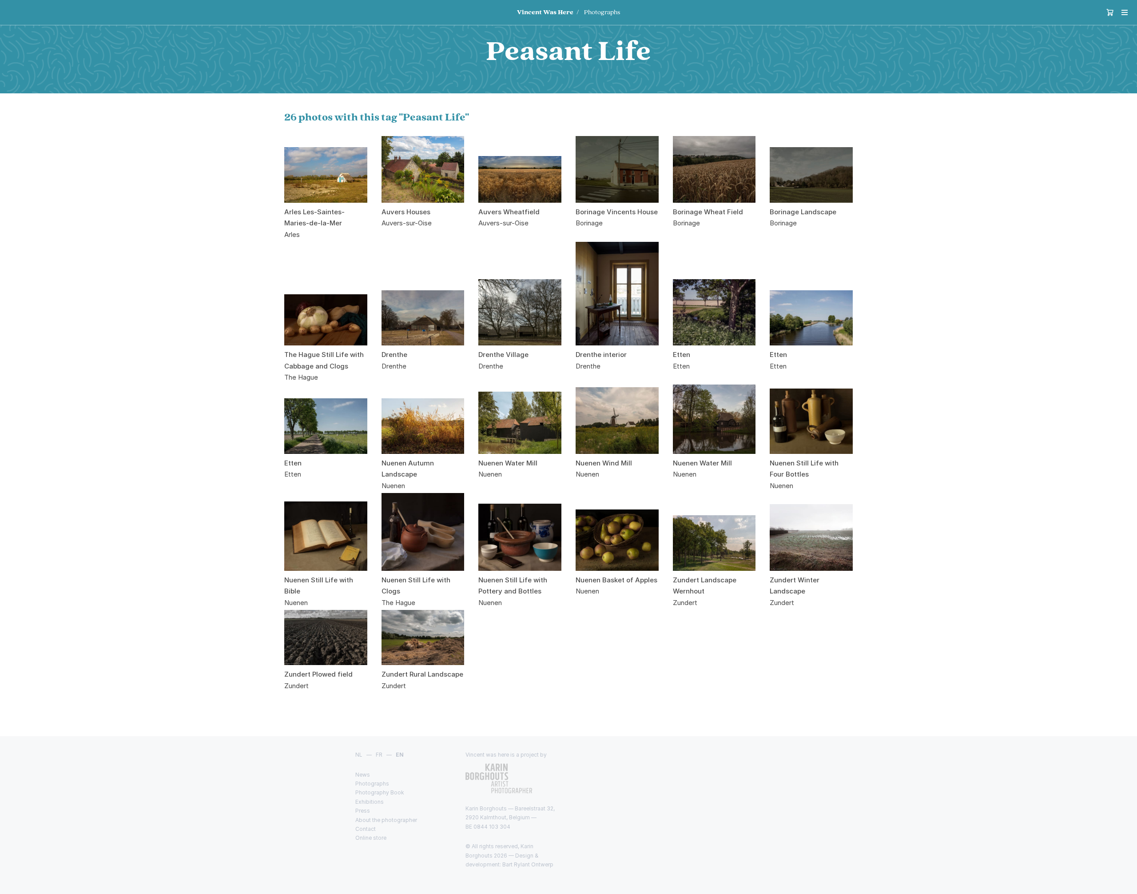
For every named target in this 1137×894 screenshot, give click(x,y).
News (362, 774)
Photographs (602, 12)
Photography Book (379, 792)
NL (358, 754)
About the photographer (386, 820)
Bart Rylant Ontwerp (527, 864)
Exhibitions (369, 801)
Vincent (545, 12)
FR (379, 754)
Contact (365, 829)
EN (400, 754)
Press (362, 810)
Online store (370, 837)
